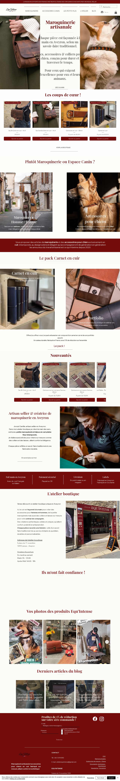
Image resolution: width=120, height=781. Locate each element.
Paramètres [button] (90, 778)
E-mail (43, 723)
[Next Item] (107, 642)
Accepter (111, 778)
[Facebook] (95, 719)
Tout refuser (100, 778)
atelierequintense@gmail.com (66, 762)
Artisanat (30, 691)
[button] (115, 12)
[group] (60, 121)
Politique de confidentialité (17, 779)
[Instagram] (102, 719)
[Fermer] (118, 777)
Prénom (43, 730)
